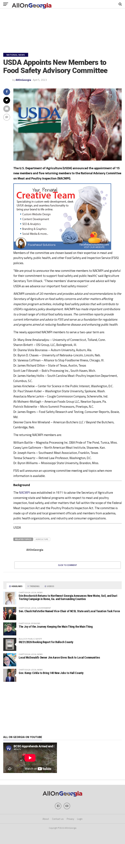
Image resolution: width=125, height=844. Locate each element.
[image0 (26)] (62, 249)
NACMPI (24, 492)
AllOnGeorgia (23, 80)
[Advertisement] (62, 708)
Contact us (58, 819)
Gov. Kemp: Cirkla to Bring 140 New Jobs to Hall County (51, 673)
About (45, 819)
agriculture (42, 539)
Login (80, 819)
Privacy (70, 819)
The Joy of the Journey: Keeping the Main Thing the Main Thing (56, 626)
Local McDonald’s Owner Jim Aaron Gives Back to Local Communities (59, 657)
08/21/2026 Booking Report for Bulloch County (46, 642)
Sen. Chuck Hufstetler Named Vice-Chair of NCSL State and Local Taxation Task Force (69, 611)
